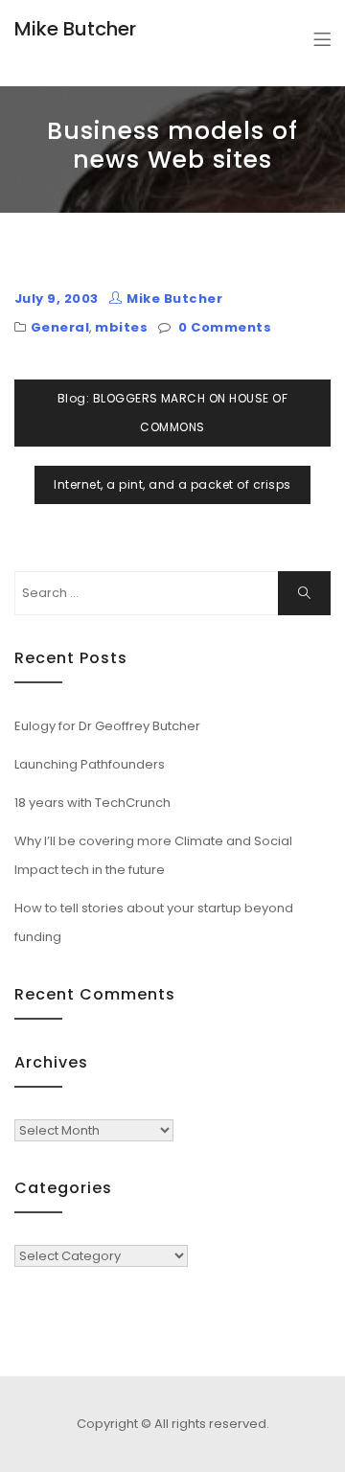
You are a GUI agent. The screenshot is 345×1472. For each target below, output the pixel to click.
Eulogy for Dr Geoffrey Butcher (107, 726)
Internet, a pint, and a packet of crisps (172, 484)
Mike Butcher (75, 28)
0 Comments (224, 327)
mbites (121, 327)
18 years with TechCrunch (92, 803)
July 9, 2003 (56, 298)
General (60, 327)
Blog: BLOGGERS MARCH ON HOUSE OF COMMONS (173, 412)
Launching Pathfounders (89, 764)
